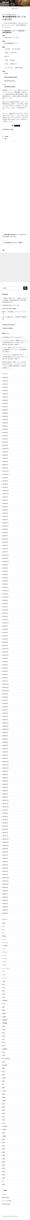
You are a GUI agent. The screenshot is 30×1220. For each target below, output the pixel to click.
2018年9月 (5, 452)
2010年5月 (5, 706)
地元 (3, 1032)
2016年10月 (5, 493)
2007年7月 (5, 816)
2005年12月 (5, 877)
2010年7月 (5, 700)
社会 (3, 1123)
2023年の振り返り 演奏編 (9, 308)
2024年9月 (5, 377)
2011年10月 (5, 655)
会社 (3, 997)
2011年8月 (5, 661)
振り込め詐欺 (6, 1058)
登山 (3, 1116)
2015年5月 (5, 539)
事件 (3, 991)
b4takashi (13, 14)
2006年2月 (5, 871)
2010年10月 (5, 690)
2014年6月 (5, 571)
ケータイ (4, 952)
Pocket (12, 129)
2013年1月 (5, 619)
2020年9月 (5, 410)
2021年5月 (5, 400)
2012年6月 (5, 629)
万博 (3, 981)
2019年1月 (5, 445)
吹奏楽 (4, 1016)
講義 (3, 1152)
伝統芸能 (6, 136)
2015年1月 (5, 552)
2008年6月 (5, 781)
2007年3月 (5, 829)
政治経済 (4, 1065)
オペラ (4, 949)
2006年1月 (5, 874)
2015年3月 (5, 545)
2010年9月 (5, 694)
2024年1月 (5, 381)
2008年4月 (5, 787)
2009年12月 (5, 723)
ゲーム (4, 955)
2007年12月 (5, 800)
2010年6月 (5, 703)
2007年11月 (5, 803)
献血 (3, 1110)
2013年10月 (5, 597)
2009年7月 (5, 739)
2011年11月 (5, 652)
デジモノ (4, 965)
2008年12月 (5, 761)
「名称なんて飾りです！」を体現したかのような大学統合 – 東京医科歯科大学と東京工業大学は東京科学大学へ (15, 300)
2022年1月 (5, 393)
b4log (5, 2)
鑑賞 (5, 138)
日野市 (4, 1078)
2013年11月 (5, 593)
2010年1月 (5, 719)
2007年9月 (5, 810)
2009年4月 (5, 748)
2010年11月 (5, 687)
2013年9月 (5, 600)
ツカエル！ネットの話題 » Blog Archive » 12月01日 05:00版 (14, 366)
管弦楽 (4, 1129)
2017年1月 (5, 487)
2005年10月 (5, 884)
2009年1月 (5, 758)
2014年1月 (5, 587)
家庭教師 (4, 1049)
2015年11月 (5, 526)
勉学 (3, 1007)
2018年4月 (5, 464)
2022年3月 (5, 387)
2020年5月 (5, 416)
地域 (3, 1036)
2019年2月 (5, 442)
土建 (3, 1029)
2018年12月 (5, 448)
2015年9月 (5, 529)
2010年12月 (5, 684)
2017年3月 (5, 484)
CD (3, 926)
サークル (4, 958)
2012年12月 (5, 623)
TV (3, 932)
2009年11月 (5, 726)
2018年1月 (5, 468)
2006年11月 (5, 842)
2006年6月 (5, 858)
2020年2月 (5, 423)
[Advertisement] (15, 267)
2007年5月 (5, 823)
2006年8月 (5, 852)
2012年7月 (5, 626)
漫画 (3, 1103)
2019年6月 (5, 432)
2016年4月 (5, 510)
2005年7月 (5, 894)
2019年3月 (5, 439)
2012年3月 (5, 639)
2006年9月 (5, 848)
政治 (3, 1061)
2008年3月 (5, 790)
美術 (3, 1133)
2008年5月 (5, 784)
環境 (3, 1113)
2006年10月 (5, 845)
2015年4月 (5, 542)
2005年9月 (5, 887)
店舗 (3, 1055)
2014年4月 (5, 577)
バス (3, 971)
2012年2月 (5, 642)
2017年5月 (5, 477)
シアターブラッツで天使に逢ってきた (12, 354)
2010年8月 (5, 697)
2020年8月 (5, 413)
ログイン (4, 1194)
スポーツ (4, 961)
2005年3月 (5, 906)
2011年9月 (5, 658)
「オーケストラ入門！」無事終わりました (13, 340)
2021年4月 (5, 403)
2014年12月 (5, 555)
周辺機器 (4, 1023)
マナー (4, 974)
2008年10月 (5, 768)
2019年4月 (5, 435)
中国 (3, 984)
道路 (3, 1158)
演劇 (3, 1097)
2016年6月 (5, 503)
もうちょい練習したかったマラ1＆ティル (13, 347)
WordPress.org (6, 1204)
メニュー (16, 8)
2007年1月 (5, 836)
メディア (4, 978)
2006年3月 (5, 868)
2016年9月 (5, 497)
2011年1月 (5, 681)
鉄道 (3, 1165)
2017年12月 (5, 471)
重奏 (3, 1162)
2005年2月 (5, 910)
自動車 (4, 1136)
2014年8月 (5, 568)
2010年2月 (5, 716)
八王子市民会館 (8, 43)
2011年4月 (5, 671)
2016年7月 (5, 500)
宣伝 (3, 1045)
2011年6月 (5, 665)
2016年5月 (5, 506)
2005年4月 (5, 903)
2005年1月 (5, 913)
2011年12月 (5, 648)
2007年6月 (5, 819)
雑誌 (3, 1171)
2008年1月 (5, 797)
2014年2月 (5, 584)
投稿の (5, 1197)
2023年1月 (5, 384)
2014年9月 (5, 564)
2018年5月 (5, 461)
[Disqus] (15, 161)
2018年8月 (5, 455)
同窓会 (4, 1013)
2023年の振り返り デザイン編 (10, 305)
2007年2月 (5, 832)
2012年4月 (5, 635)
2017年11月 (5, 474)
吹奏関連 (4, 1020)
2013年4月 (5, 613)
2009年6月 (5, 742)
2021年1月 (5, 406)
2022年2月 (5, 390)
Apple (3, 923)
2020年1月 (5, 426)
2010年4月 (5, 710)
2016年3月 (5, 513)
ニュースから (6, 968)
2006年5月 (5, 861)
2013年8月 (5, 603)
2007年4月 (5, 826)
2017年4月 (5, 481)
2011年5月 (5, 668)
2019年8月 (5, 429)
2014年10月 (5, 561)
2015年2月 (5, 548)
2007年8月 (5, 813)
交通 (3, 994)
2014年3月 (5, 581)
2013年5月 (5, 610)
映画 (3, 1081)
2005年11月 (5, 881)
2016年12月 (5, 490)
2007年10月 (5, 806)
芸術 (3, 1145)
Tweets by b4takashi (7, 328)
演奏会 (4, 1100)
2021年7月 (5, 397)
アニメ (4, 939)
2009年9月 (5, 732)
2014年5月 (5, 574)
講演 (3, 1149)
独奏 (3, 1107)
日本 (3, 1074)
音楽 (3, 1178)
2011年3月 (5, 674)
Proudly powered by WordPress (10, 1216)
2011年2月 (5, 677)
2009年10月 (5, 729)
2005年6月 (5, 897)
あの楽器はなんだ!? (7, 337)
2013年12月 (5, 590)
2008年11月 (5, 764)
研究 (3, 1120)
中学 (3, 987)
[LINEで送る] (5, 129)
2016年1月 (5, 519)
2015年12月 (5, 522)
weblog (4, 936)
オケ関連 (4, 945)
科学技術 (4, 1126)
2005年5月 (5, 900)
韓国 (3, 1174)
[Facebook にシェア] (12, 125)
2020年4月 (5, 419)
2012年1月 (5, 645)
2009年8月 (5, 735)
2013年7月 (5, 606)
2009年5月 (5, 745)
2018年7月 (5, 458)
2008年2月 (5, 794)
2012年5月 (5, 632)
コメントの (6, 1200)
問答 (3, 1026)
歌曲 (3, 1094)
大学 (3, 1039)
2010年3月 (5, 713)
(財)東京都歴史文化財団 (10, 77)
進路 (3, 1155)
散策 (3, 1068)
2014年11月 (5, 558)
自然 (3, 1139)
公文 (3, 1003)
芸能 (3, 1142)
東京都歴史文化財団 (9, 86)
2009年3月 (5, 752)
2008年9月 (5, 771)
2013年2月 (5, 616)
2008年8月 (5, 774)
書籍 (3, 1087)
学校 (3, 1042)
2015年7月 (5, 535)
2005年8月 (5, 890)
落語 (11, 113)
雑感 (3, 1168)
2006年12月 (5, 839)
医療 (3, 1010)
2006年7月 (5, 855)
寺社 (3, 1052)
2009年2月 (5, 755)
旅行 (3, 1071)
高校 (3, 1184)
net (3, 929)
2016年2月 (5, 516)
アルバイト (5, 942)
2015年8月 (5, 532)
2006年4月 (5, 865)
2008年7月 (5, 777)
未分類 (4, 1091)
